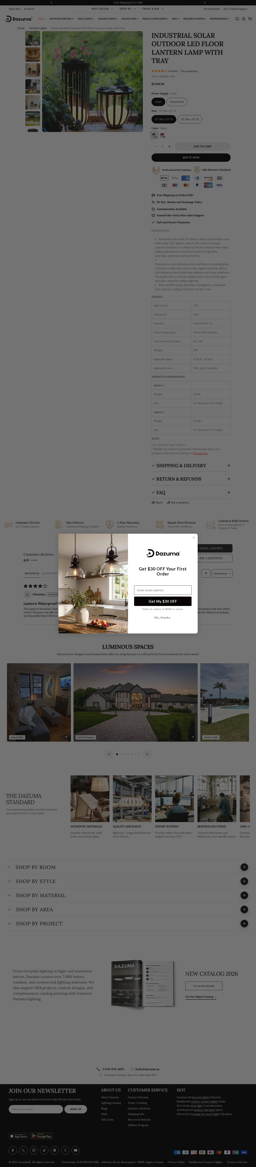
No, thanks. (163, 617)
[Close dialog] (194, 537)
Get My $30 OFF (163, 601)
